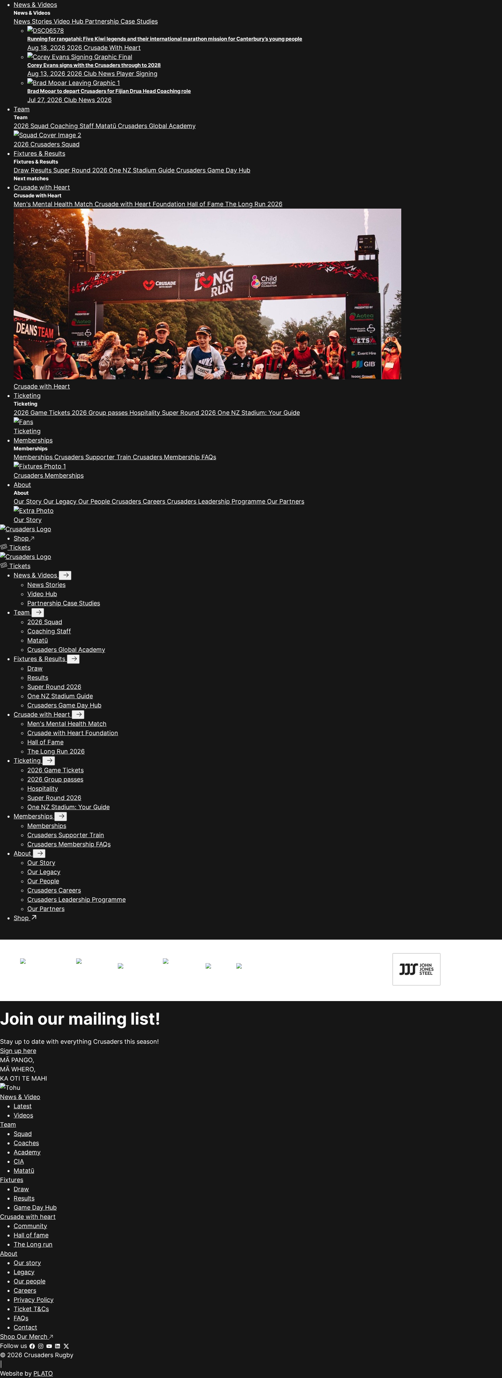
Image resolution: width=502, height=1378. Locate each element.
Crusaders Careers (139, 501)
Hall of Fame (206, 204)
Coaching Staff (73, 125)
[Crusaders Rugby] (25, 529)
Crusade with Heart (42, 187)
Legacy (24, 1272)
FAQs (21, 1318)
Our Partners (285, 501)
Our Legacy (60, 501)
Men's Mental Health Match (54, 204)
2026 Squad (32, 125)
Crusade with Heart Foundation (141, 204)
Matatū (107, 125)
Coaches (26, 1143)
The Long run (33, 1244)
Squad (23, 1133)
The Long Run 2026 (253, 204)
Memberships (33, 440)
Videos (23, 1115)
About (22, 484)
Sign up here (18, 1050)
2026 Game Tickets (43, 412)
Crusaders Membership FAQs (174, 457)
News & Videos (35, 4)
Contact (25, 1327)
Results (42, 170)
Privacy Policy (34, 1299)
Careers (25, 1290)
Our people (29, 1281)
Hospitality (145, 412)
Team (22, 109)
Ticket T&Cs (31, 1308)
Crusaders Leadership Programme (217, 501)
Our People (95, 501)
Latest (23, 1106)
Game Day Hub (35, 1207)
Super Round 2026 (81, 170)
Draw (22, 170)
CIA (19, 1161)
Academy (27, 1152)
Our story (27, 1262)
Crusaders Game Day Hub (213, 170)
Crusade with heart (28, 1216)
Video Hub (69, 21)
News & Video (20, 1096)
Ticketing (27, 395)
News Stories (34, 21)
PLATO (43, 1373)
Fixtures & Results (39, 153)
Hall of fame (31, 1235)
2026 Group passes (100, 412)
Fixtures (11, 1179)
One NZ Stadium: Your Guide (259, 412)
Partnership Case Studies (121, 21)
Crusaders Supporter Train (93, 457)
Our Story (28, 501)
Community (30, 1225)
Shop (22, 538)
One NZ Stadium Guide (142, 170)
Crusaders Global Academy (157, 125)
